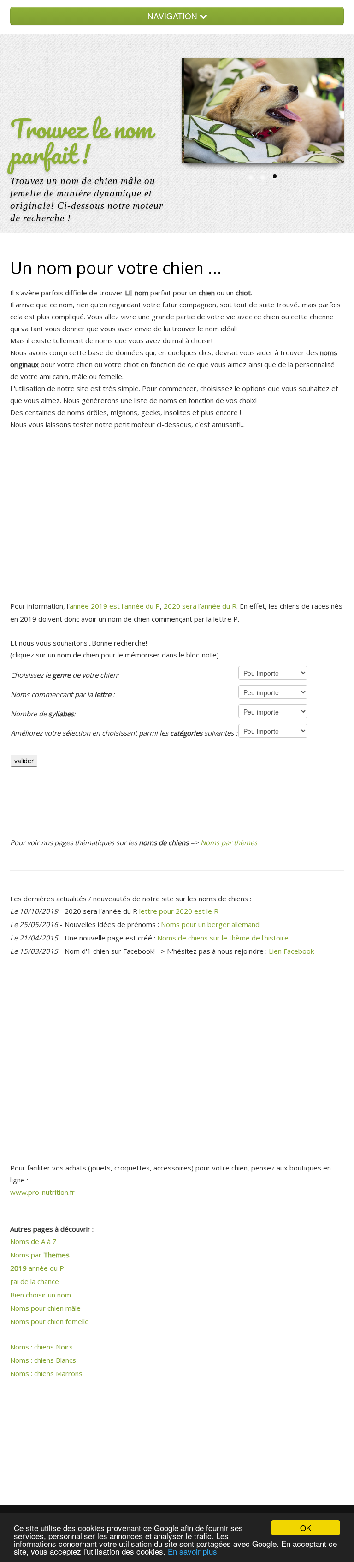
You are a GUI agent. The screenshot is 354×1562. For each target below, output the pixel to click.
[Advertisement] (177, 511)
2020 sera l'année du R (200, 606)
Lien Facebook (291, 951)
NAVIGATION (174, 16)
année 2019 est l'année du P (115, 606)
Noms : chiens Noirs (41, 1346)
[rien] (124, 747)
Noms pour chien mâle (45, 1308)
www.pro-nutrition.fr (42, 1192)
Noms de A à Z (33, 1241)
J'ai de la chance (34, 1281)
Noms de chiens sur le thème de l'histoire (223, 937)
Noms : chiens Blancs (43, 1360)
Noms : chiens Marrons (46, 1373)
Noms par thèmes (229, 842)
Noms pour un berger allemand (210, 924)
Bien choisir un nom (40, 1294)
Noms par (40, 1254)
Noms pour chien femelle (49, 1321)
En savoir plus (192, 1551)
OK (305, 1527)
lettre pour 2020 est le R (178, 911)
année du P (37, 1268)
